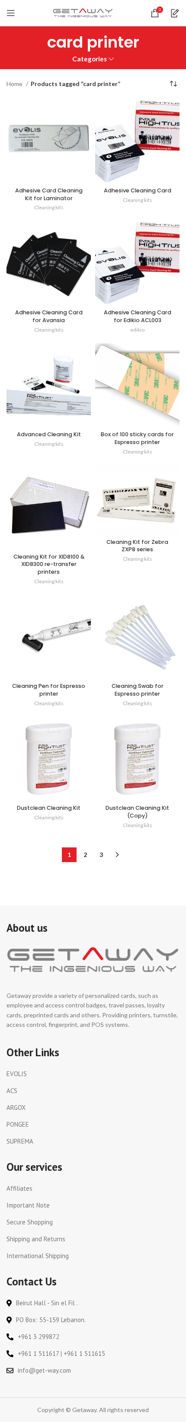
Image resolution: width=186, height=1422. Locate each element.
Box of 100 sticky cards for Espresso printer (137, 438)
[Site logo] (83, 12)
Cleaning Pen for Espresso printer (48, 689)
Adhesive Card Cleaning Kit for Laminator (49, 194)
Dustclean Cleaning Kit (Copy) (137, 811)
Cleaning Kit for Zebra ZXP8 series (137, 545)
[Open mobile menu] (10, 13)
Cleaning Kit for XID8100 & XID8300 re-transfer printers (48, 564)
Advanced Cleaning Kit (49, 434)
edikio (137, 329)
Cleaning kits (49, 207)
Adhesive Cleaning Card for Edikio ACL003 (137, 316)
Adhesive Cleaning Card (137, 190)
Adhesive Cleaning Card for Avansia (49, 316)
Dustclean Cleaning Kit (48, 808)
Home (15, 83)
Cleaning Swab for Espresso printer (138, 689)
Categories (89, 59)
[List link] (93, 1074)
